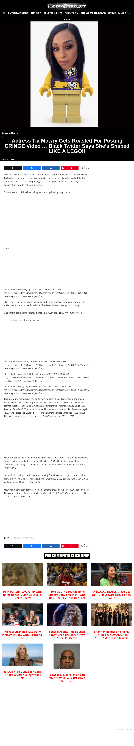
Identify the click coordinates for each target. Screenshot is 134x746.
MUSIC (122, 13)
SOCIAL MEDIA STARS (93, 13)
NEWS (67, 19)
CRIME (112, 13)
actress (15, 538)
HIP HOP (36, 13)
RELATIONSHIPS (53, 13)
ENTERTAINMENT (18, 13)
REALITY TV (71, 13)
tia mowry (27, 538)
